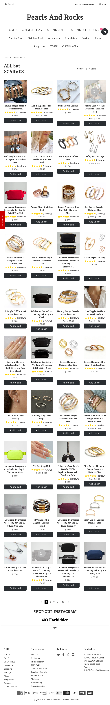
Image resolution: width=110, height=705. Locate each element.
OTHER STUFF (10, 686)
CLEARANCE (69, 46)
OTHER (54, 46)
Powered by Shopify (71, 699)
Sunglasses (39, 46)
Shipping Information (39, 672)
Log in (75, 4)
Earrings (86, 38)
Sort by (80, 68)
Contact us (35, 658)
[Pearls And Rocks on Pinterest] (68, 655)
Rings (98, 38)
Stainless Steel (35, 38)
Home (6, 58)
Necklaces (53, 38)
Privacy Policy (36, 682)
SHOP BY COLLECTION (84, 29)
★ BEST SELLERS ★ (32, 29)
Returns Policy (37, 675)
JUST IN (13, 29)
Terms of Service (38, 686)
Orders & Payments (39, 668)
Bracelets (70, 38)
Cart (104, 4)
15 (63, 601)
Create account (88, 4)
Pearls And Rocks (55, 17)
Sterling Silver (16, 38)
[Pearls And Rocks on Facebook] (63, 655)
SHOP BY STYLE (56, 29)
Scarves (7, 683)
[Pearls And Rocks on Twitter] (58, 655)
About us (34, 654)
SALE (6, 658)
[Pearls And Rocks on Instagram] (73, 655)
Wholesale (35, 679)
